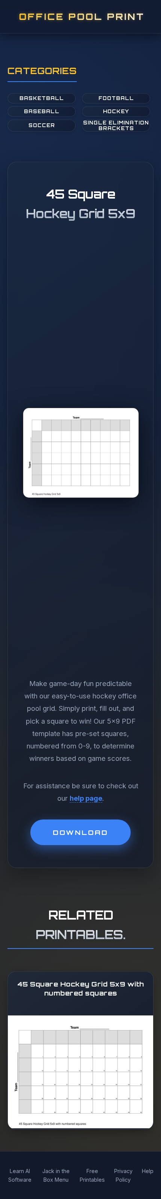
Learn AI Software (19, 1175)
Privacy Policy (123, 1175)
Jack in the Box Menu (56, 1175)
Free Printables (92, 1175)
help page (86, 798)
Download (80, 832)
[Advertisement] (80, 327)
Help (148, 1171)
